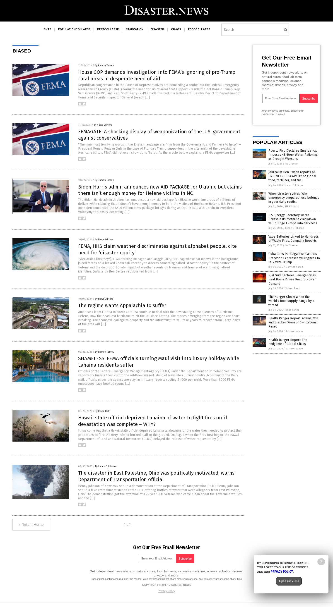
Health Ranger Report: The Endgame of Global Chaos (287, 342)
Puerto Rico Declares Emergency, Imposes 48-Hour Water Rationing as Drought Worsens (293, 155)
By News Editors (103, 124)
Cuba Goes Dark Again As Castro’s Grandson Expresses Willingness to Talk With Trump (294, 258)
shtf (47, 29)
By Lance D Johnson (106, 466)
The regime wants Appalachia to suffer (122, 305)
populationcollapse (74, 29)
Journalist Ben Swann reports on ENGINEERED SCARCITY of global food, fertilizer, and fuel (292, 176)
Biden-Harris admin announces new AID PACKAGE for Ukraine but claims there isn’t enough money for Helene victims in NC (160, 190)
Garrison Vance (294, 266)
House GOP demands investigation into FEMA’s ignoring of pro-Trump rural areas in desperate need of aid (156, 75)
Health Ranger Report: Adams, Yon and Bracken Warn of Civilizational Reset (293, 322)
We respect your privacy (143, 579)
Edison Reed (292, 288)
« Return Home (31, 525)
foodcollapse (199, 29)
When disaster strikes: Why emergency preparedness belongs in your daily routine (293, 198)
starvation (134, 29)
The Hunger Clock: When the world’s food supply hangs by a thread (291, 301)
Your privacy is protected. (276, 110)
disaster (157, 29)
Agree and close (289, 581)
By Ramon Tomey (104, 65)
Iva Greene (291, 163)
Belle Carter (292, 309)
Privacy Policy (166, 591)
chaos (176, 29)
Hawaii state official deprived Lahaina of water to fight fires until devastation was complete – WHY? (152, 421)
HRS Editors (292, 206)
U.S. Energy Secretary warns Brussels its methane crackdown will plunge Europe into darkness (292, 219)
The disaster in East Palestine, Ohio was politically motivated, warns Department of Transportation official (156, 476)
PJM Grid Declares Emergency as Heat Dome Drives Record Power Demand (292, 279)
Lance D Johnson (294, 185)
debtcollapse (108, 29)
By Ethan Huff (102, 411)
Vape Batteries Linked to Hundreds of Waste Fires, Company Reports (293, 239)
